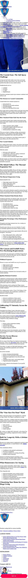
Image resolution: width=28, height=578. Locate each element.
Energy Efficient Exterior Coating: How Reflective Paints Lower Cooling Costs (15, 548)
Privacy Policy (17, 530)
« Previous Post (3, 512)
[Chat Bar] (14, 576)
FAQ (1, 530)
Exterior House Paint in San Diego (14, 38)
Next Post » (10, 512)
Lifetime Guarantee (7, 32)
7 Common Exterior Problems (13, 20)
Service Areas (6, 38)
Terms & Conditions (8, 530)
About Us (5, 561)
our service (13, 342)
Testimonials (6, 558)
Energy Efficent (6, 30)
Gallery (4, 557)
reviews (22, 467)
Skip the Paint (9, 19)
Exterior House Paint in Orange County (15, 36)
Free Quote (5, 560)
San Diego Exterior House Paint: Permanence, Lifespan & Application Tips (14, 545)
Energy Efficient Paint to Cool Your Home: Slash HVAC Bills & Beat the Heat (14, 537)
